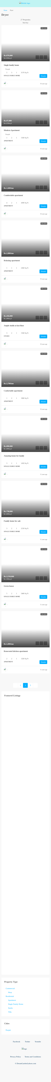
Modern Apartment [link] (12, 130)
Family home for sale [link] (12, 521)
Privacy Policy (15, 1057)
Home (5, 10)
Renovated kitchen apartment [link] (16, 651)
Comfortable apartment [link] (13, 195)
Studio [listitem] (10, 1008)
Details (43, 76)
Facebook (16, 1042)
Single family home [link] (11, 65)
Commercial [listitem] (10, 988)
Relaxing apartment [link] (12, 261)
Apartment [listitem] (12, 1000)
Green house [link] (9, 586)
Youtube (37, 1042)
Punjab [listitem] (8, 1030)
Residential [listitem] (10, 996)
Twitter (27, 1042)
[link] (25, 43)
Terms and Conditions (33, 1057)
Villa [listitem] (10, 1012)
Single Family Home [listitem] (15, 1004)
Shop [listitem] (10, 992)
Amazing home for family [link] (14, 456)
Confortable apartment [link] (13, 391)
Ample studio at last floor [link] (14, 326)
